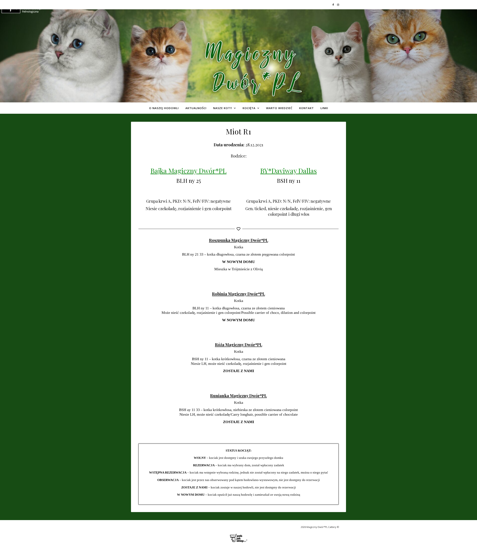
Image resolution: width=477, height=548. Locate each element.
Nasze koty (222, 108)
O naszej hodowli (164, 108)
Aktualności (195, 108)
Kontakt (306, 108)
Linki (324, 108)
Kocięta (249, 108)
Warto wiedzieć (279, 108)
